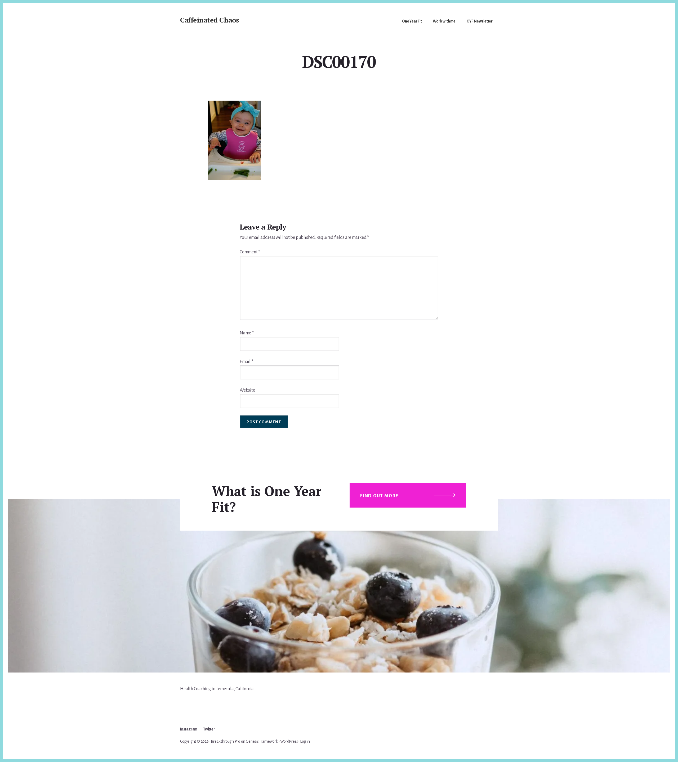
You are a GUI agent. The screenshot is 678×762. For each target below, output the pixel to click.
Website (247, 390)
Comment (250, 252)
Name (247, 333)
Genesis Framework (262, 741)
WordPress (289, 741)
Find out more (379, 496)
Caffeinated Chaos (209, 19)
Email (246, 361)
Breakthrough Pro (225, 741)
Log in (305, 741)
